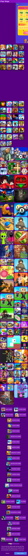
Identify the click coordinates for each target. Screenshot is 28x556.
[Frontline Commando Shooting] (3, 139)
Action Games (22, 409)
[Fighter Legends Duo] (9, 126)
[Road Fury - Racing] (21, 62)
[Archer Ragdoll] (21, 112)
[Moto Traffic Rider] (15, 106)
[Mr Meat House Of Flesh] (9, 56)
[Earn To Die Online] (15, 112)
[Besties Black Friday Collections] (15, 56)
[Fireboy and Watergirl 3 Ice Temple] (15, 49)
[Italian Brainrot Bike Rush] (3, 119)
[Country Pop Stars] (3, 49)
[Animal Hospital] (9, 69)
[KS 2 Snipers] (15, 69)
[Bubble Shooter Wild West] (9, 119)
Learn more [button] (21, 549)
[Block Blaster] (15, 62)
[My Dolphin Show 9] (3, 56)
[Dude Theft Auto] (9, 145)
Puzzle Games (15, 425)
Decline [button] (7, 553)
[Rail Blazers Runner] (21, 56)
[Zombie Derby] (3, 126)
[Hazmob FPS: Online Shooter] (21, 132)
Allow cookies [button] (20, 553)
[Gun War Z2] (15, 132)
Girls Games (23, 414)
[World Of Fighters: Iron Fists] (21, 49)
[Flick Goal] (3, 145)
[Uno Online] (9, 132)
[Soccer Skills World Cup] (9, 139)
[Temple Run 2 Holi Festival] (21, 126)
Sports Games (16, 431)
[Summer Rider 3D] (9, 106)
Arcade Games (16, 420)
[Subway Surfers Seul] (3, 132)
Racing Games (9, 414)
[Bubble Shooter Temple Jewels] (3, 106)
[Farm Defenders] (3, 69)
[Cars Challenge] (15, 139)
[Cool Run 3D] (9, 112)
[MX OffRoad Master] (9, 49)
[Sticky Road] (21, 139)
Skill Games (9, 409)
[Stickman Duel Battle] (15, 119)
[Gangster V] (21, 69)
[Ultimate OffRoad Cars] (9, 62)
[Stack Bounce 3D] (3, 62)
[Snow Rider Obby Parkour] (15, 126)
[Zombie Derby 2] (3, 112)
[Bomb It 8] (21, 119)
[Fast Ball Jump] (21, 106)
